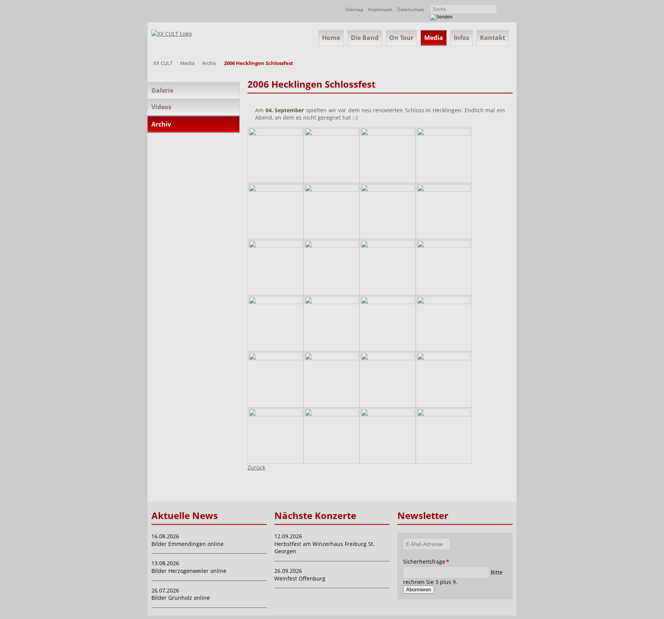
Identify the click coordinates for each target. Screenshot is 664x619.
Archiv (209, 63)
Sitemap (354, 9)
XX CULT (163, 63)
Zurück (256, 467)
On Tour (401, 37)
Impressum (380, 9)
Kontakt (492, 37)
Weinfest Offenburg (299, 578)
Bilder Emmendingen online (187, 543)
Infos (461, 37)
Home (331, 37)
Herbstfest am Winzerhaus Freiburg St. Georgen (324, 547)
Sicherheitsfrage (413, 561)
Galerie (162, 90)
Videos (161, 107)
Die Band (364, 37)
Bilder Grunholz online (180, 597)
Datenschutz (410, 9)
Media (433, 37)
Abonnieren (418, 589)
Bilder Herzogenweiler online (188, 570)
